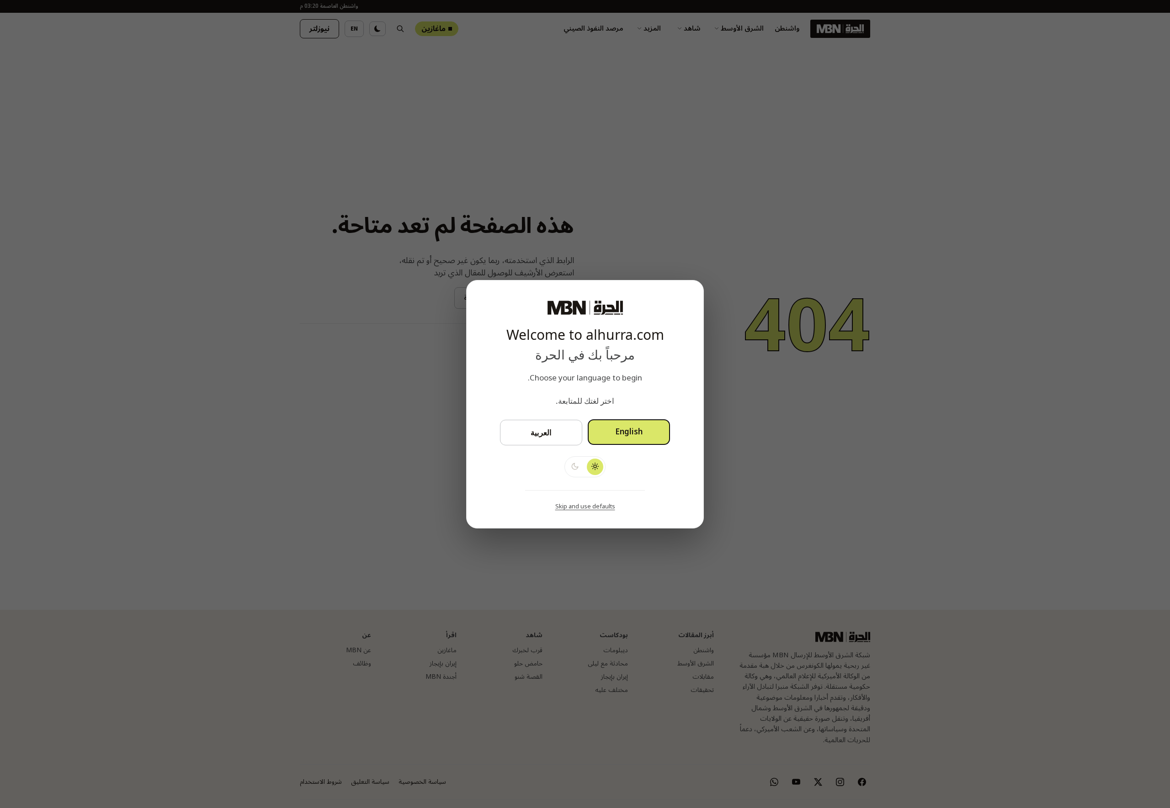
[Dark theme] (575, 466)
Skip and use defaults (585, 506)
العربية (541, 432)
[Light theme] (595, 466)
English (629, 432)
